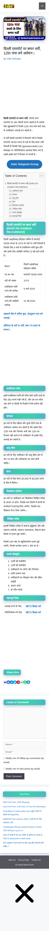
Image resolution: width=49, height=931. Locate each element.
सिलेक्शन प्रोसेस (18, 205)
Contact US (36, 860)
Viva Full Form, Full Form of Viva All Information (24, 806)
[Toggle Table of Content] (40, 176)
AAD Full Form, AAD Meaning (16, 802)
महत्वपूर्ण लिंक (17, 216)
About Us (12, 860)
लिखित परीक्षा (17, 209)
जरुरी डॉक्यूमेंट (17, 212)
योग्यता (14, 194)
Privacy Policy (23, 860)
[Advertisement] (24, 90)
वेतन (13, 201)
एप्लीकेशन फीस (17, 191)
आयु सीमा (15, 198)
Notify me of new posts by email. (23, 768)
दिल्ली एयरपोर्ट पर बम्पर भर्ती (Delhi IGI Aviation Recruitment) (22, 185)
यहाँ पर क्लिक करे (34, 606)
